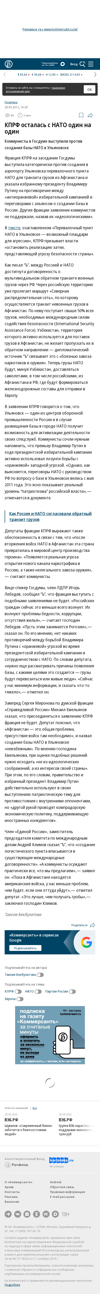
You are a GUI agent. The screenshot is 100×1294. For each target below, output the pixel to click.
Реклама (11, 1197)
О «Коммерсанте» (19, 1182)
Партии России (56, 991)
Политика (11, 102)
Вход (74, 64)
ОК (89, 89)
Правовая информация (67, 1192)
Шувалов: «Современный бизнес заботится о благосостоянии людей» (28, 1129)
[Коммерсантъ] (9, 64)
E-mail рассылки (62, 1197)
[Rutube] (46, 1214)
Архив (9, 1187)
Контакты (12, 1192)
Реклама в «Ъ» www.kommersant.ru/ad (50, 29)
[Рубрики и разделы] (90, 64)
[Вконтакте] (17, 1214)
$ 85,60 (22, 74)
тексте (14, 227)
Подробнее (12, 1285)
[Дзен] (26, 1214)
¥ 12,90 (51, 74)
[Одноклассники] (36, 1214)
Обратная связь (62, 1187)
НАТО (29, 991)
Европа (10, 998)
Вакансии (12, 1201)
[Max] (55, 1214)
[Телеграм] (8, 1214)
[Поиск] (82, 64)
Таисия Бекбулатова (20, 974)
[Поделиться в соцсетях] (90, 115)
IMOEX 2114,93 (70, 74)
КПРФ (9, 991)
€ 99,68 (36, 74)
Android (55, 1182)
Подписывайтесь (25, 948)
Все (35, 1108)
